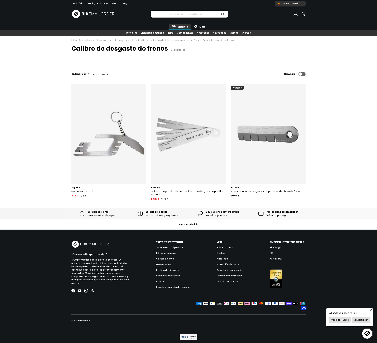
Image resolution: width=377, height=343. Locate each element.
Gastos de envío (165, 258)
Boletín (115, 3)
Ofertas (246, 32)
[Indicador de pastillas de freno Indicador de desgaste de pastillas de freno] (188, 134)
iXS (271, 252)
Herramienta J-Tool (82, 191)
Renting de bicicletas (98, 3)
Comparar (290, 74)
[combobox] (189, 14)
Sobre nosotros (225, 247)
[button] (304, 14)
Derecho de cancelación (230, 270)
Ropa (170, 32)
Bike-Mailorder (84, 320)
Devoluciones (163, 264)
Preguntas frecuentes (168, 275)
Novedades (219, 32)
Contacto (161, 281)
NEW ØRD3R (276, 258)
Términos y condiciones (229, 275)
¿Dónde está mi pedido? (169, 247)
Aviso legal (222, 258)
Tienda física (77, 3)
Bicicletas (131, 32)
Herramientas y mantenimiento (124, 40)
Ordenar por (78, 74)
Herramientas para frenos (187, 40)
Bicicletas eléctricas (152, 32)
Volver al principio (188, 224)
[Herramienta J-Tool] (108, 134)
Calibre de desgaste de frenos (218, 40)
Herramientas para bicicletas (157, 40)
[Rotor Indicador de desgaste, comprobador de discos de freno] (268, 134)
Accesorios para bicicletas (92, 40)
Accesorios (203, 32)
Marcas (234, 32)
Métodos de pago (166, 252)
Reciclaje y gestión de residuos (173, 287)
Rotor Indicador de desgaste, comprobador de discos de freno (265, 191)
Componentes (185, 32)
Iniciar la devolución (227, 281)
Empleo (221, 252)
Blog (125, 3)
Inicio (74, 40)
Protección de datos (228, 264)
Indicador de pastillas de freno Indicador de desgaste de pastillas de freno (187, 193)
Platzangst (276, 247)
